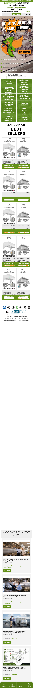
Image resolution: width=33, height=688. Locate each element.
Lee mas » (7, 570)
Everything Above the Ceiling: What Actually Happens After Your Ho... (14, 632)
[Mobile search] (27, 14)
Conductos (14, 638)
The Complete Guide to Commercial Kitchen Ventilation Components (14, 596)
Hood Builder (16, 14)
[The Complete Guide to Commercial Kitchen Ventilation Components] (16, 584)
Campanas (7, 603)
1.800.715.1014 (16, 9)
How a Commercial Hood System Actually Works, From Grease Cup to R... (16, 668)
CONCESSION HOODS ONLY (18, 1)
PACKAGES (26, 1)
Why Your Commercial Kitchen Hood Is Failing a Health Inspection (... (15, 560)
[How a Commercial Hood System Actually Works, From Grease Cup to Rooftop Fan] (16, 656)
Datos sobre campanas (17, 566)
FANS (30, 1)
